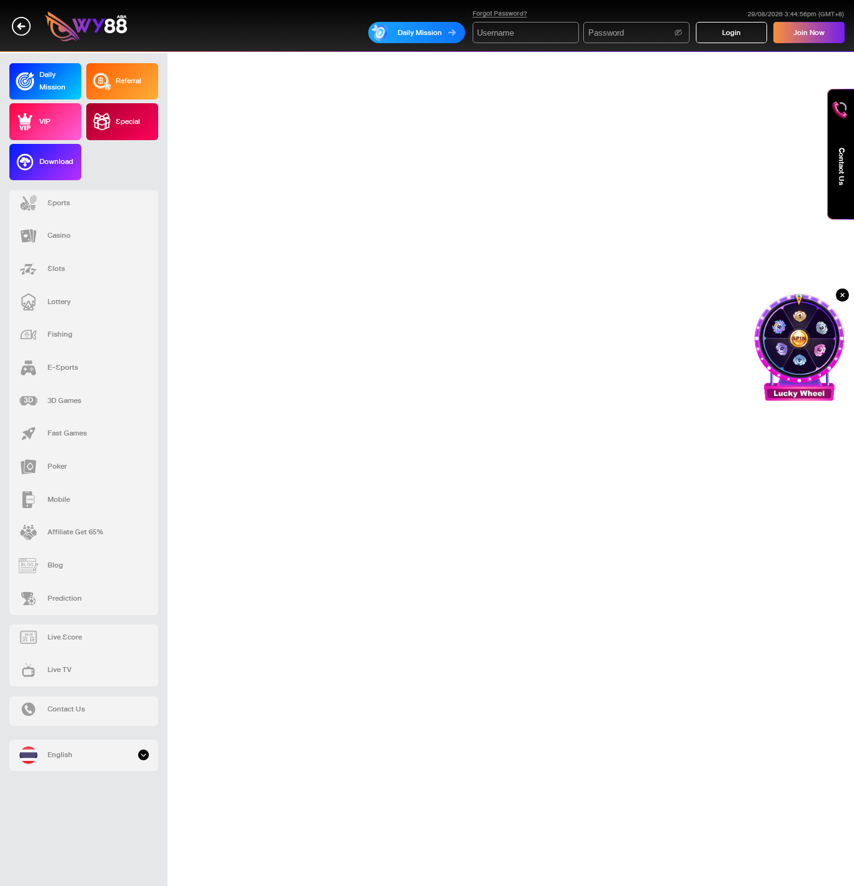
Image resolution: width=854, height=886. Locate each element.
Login (731, 32)
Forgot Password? (500, 13)
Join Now (809, 32)
